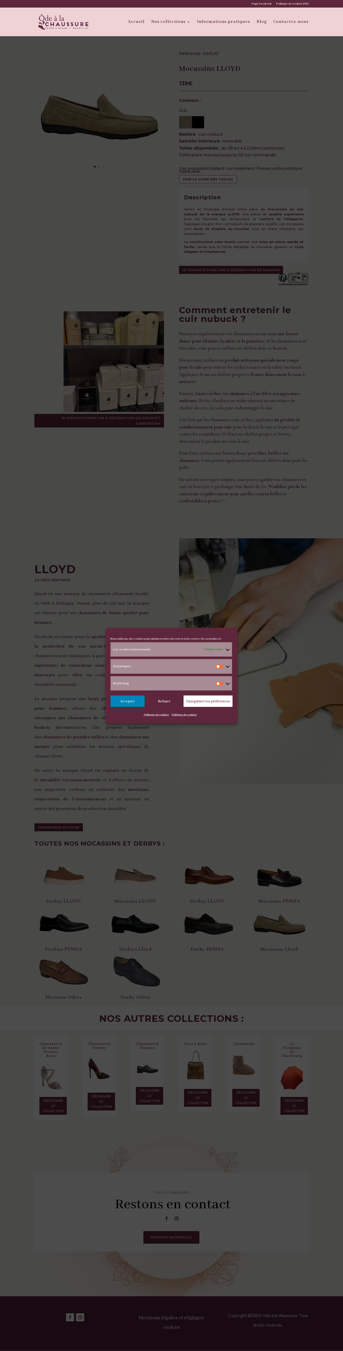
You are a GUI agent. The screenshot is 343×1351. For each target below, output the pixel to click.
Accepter (127, 701)
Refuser (164, 701)
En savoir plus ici (211, 639)
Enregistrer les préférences (208, 701)
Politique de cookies (156, 714)
